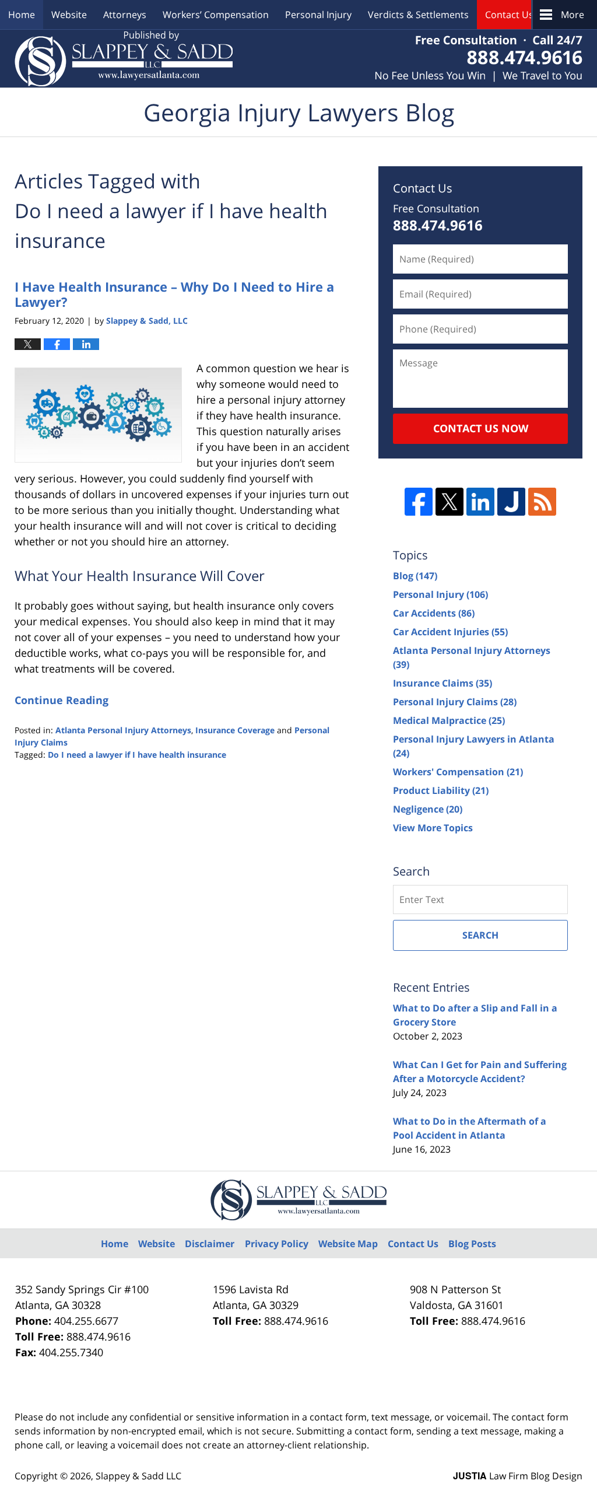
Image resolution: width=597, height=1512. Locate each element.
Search (480, 935)
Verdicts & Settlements (418, 14)
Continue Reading (61, 700)
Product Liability (441, 790)
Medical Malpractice (449, 720)
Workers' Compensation (458, 771)
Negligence (427, 809)
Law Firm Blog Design (517, 1475)
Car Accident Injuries (450, 631)
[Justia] (511, 502)
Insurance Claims (442, 683)
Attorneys (124, 14)
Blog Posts (472, 1243)
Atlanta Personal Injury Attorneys (123, 730)
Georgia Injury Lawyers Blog (124, 58)
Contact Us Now (480, 428)
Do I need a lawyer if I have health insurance (137, 754)
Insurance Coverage (235, 730)
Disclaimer (209, 1243)
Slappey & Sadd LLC (138, 1475)
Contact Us (509, 14)
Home (21, 14)
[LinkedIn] (480, 502)
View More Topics (433, 827)
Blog (415, 575)
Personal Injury (318, 14)
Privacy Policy (276, 1243)
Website (69, 14)
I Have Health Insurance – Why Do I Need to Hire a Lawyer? (174, 294)
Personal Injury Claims (455, 701)
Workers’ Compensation (216, 14)
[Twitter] (449, 502)
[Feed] (542, 502)
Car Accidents (434, 613)
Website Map (348, 1243)
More (572, 14)
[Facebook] (419, 502)
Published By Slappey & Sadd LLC (478, 58)
